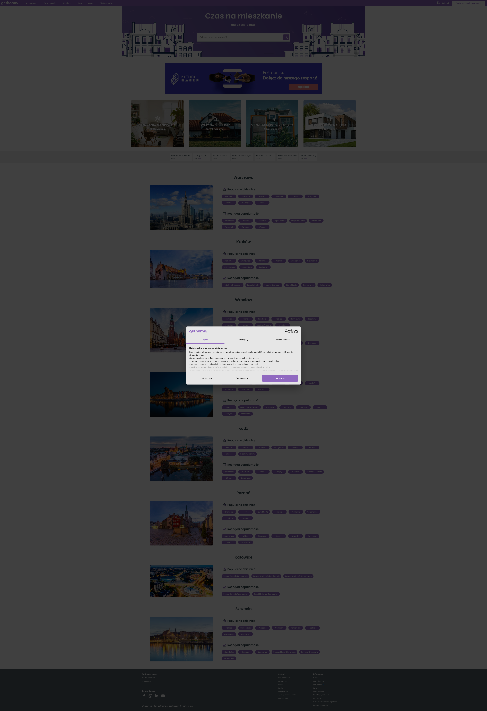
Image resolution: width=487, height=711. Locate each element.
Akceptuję (280, 378)
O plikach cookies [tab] (282, 340)
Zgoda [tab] (205, 340)
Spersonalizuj (242, 378)
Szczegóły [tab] (243, 340)
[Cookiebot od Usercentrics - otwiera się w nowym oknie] (287, 331)
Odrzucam (207, 378)
